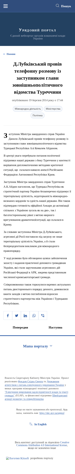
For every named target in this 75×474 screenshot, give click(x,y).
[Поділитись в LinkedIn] (25, 315)
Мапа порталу (35, 346)
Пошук (66, 6)
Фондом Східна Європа (30, 381)
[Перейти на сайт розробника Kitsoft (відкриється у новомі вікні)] (17, 458)
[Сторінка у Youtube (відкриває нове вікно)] (44, 432)
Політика (38, 115)
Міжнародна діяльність (28, 108)
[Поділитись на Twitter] (16, 315)
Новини (11, 54)
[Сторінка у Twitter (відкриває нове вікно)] (37, 432)
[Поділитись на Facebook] (8, 315)
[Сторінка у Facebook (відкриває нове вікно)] (31, 432)
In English (40, 424)
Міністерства (53, 108)
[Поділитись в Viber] (43, 315)
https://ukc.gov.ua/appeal (51, 413)
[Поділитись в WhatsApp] (34, 315)
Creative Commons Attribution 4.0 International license (42, 444)
